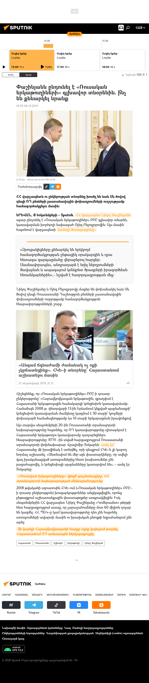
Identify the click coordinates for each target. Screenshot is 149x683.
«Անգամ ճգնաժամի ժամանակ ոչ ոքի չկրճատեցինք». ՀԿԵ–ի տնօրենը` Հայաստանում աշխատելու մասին (69, 370)
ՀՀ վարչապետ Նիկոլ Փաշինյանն (103, 215)
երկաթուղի (74, 543)
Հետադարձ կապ (13, 638)
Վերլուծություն (57, 594)
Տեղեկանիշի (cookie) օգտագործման (119, 633)
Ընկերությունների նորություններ (23, 633)
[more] (128, 383)
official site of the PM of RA (41, 179)
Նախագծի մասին (13, 628)
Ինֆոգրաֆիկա (82, 594)
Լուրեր (15, 57)
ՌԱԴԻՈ (121, 594)
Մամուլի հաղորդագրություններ (92, 628)
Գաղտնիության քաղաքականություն (70, 633)
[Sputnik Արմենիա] (19, 31)
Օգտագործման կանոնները (45, 628)
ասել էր (107, 444)
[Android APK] (14, 649)
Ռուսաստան (42, 543)
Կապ (67, 628)
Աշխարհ (58, 543)
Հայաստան (24, 543)
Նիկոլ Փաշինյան (93, 543)
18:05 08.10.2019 (27, 106)
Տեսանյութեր (104, 594)
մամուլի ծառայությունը (76, 229)
